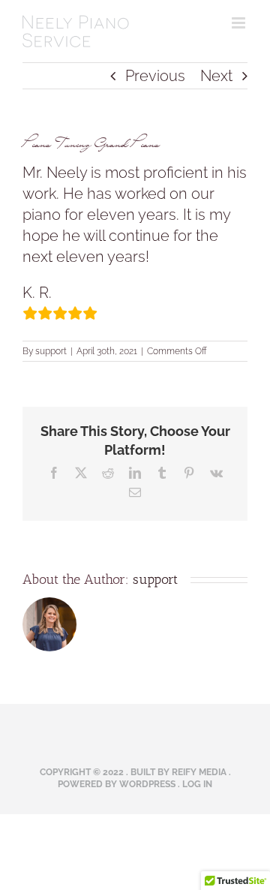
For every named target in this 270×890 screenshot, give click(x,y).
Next (216, 76)
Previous (155, 76)
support (51, 351)
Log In (197, 784)
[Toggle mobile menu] (240, 23)
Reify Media (199, 772)
